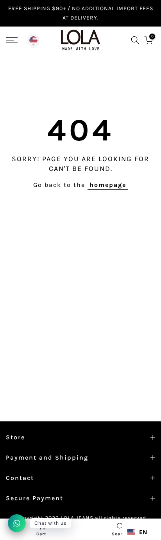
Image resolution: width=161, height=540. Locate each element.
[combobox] (137, 532)
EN (143, 532)
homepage (107, 184)
